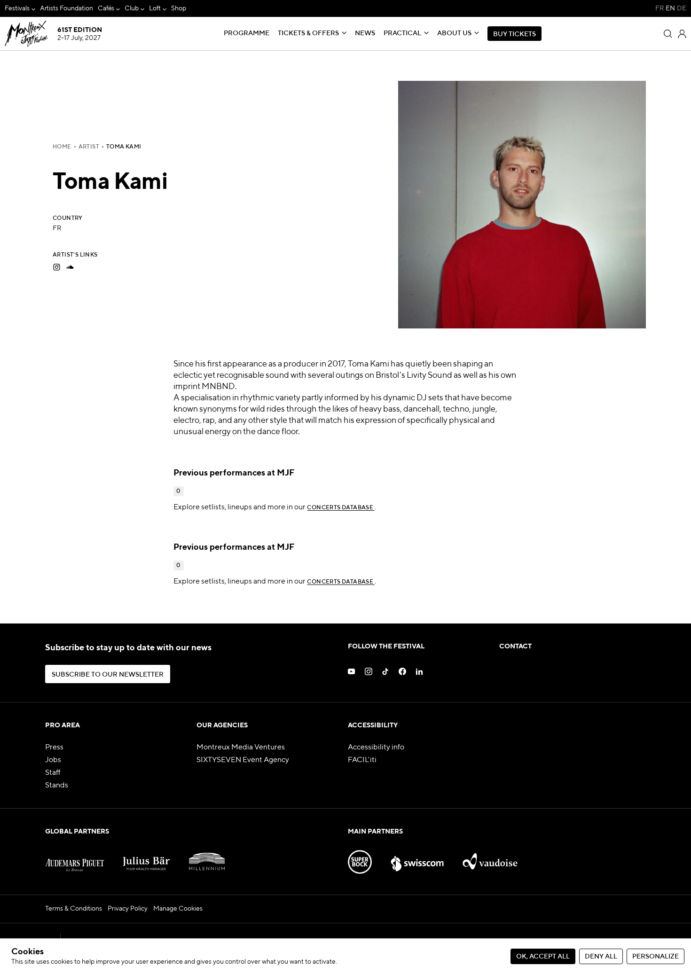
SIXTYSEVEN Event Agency (242, 760)
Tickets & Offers (308, 33)
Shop (178, 8)
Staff (53, 773)
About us (454, 33)
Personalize (655, 956)
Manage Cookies (178, 908)
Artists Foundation (66, 8)
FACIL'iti (362, 760)
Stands (56, 785)
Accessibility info (376, 747)
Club (132, 8)
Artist (89, 147)
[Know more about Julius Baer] (146, 858)
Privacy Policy (128, 908)
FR (659, 8)
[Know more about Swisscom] (417, 858)
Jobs (53, 760)
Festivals (17, 8)
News (365, 33)
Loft (155, 8)
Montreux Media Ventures (240, 747)
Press (54, 747)
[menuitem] (20, 8)
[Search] (668, 34)
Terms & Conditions (73, 908)
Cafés (106, 8)
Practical (402, 33)
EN (670, 8)
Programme (246, 33)
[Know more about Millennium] (207, 858)
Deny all (601, 956)
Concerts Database (340, 508)
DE (681, 8)
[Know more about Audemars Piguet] (74, 858)
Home (62, 147)
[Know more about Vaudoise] (490, 858)
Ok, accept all (543, 956)
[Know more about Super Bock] (360, 858)
